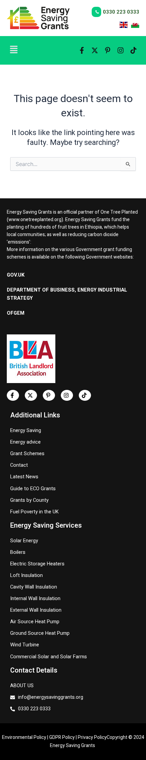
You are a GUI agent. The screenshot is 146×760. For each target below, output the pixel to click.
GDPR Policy (62, 737)
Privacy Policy (92, 737)
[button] (35, 50)
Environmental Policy (24, 737)
